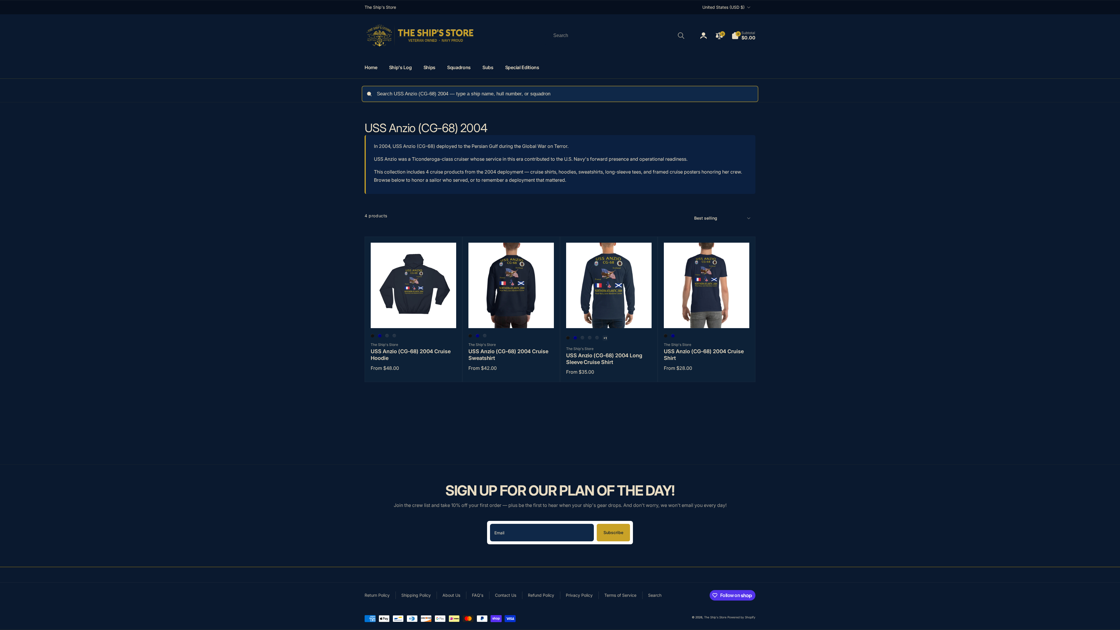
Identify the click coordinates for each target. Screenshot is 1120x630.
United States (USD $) (723, 7)
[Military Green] (582, 338)
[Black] (372, 335)
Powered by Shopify (741, 617)
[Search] (681, 35)
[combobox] (618, 35)
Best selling (705, 218)
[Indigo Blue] (387, 335)
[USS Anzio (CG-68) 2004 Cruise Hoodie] (413, 317)
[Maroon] (394, 335)
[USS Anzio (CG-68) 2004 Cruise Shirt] (707, 317)
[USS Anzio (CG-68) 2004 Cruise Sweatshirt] (511, 317)
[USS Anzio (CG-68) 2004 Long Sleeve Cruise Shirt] (609, 317)
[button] (743, 35)
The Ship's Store (715, 617)
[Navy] (380, 335)
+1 (605, 338)
